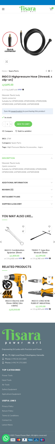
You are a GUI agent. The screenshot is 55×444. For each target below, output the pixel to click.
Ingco (40, 147)
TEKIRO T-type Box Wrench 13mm (41, 251)
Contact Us (7, 420)
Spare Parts (14, 71)
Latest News (7, 425)
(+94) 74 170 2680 (19, 362)
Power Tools (7, 375)
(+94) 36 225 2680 (19, 359)
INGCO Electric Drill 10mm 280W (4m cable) (14, 303)
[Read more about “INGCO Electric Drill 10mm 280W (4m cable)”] (23, 281)
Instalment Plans (11, 196)
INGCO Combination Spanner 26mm (14, 251)
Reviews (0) (7, 189)
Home (4, 71)
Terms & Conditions (10, 415)
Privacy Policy (7, 406)
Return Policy (7, 411)
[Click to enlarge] (6, 61)
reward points (16, 111)
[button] (23, 231)
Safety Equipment (9, 389)
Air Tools (5, 384)
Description (8, 158)
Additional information (15, 182)
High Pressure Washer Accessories (22, 147)
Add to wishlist (25, 131)
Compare (9, 131)
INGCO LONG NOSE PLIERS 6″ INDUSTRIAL (40, 302)
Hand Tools (6, 380)
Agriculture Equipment (11, 394)
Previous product (46, 71)
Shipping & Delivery (12, 204)
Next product (51, 71)
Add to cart (23, 124)
